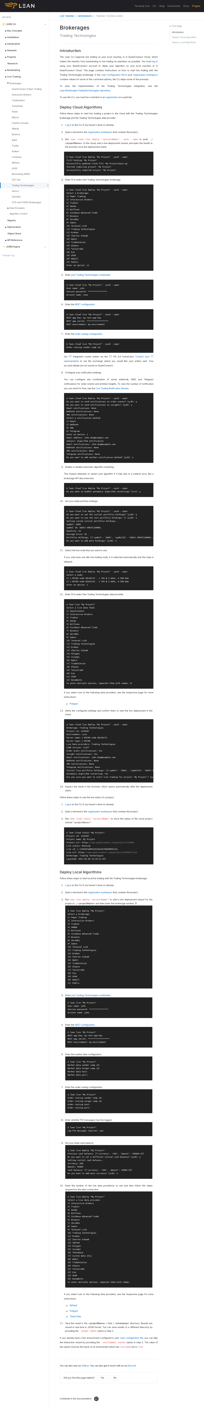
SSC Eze (16, 179)
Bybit (14, 140)
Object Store (14, 233)
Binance (16, 134)
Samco (15, 191)
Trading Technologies (23, 185)
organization (112, 97)
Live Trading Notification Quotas (112, 388)
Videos (85, 1365)
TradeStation (18, 100)
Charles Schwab (20, 123)
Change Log (8, 255)
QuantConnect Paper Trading (27, 89)
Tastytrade (17, 106)
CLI (154, 5)
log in (155, 61)
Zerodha (16, 196)
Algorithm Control (18, 213)
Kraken (15, 151)
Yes (102, 1377)
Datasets (11, 50)
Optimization (13, 227)
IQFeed (73, 1305)
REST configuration (85, 304)
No (115, 1377)
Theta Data (75, 1316)
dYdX (14, 168)
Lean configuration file (131, 1337)
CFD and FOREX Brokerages (26, 202)
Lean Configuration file (113, 74)
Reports (11, 220)
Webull (15, 128)
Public (15, 111)
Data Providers (17, 208)
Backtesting (12, 70)
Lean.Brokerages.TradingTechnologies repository (85, 90)
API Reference (13, 240)
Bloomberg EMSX (21, 174)
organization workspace (145, 74)
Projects (10, 56)
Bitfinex (16, 162)
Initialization (12, 43)
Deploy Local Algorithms (184, 42)
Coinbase (17, 157)
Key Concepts (13, 30)
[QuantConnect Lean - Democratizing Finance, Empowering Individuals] (19, 6)
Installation (12, 37)
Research (12, 63)
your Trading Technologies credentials (90, 274)
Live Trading (13, 76)
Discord (132, 1365)
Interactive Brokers (21, 94)
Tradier (15, 145)
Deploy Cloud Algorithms (184, 37)
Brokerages (15, 83)
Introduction (178, 32)
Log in (68, 125)
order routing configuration (88, 333)
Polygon (74, 703)
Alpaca (15, 117)
